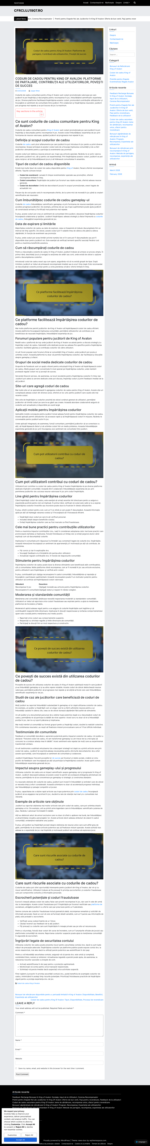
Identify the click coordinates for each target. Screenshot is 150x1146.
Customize (12, 1135)
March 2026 (115, 170)
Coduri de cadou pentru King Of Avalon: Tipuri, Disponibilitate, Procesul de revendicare (67, 1000)
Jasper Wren (35, 91)
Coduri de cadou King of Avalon (28, 983)
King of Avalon (53, 130)
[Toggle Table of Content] (40, 114)
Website (18, 1058)
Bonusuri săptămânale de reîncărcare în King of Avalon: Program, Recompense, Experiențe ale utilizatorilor (121, 139)
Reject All (29, 1135)
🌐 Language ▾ (141, 1142)
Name (18, 1040)
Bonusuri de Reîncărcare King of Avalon (120, 67)
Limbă (125, 3)
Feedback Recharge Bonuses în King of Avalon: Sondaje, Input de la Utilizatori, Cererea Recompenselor (122, 97)
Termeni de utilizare (99, 1144)
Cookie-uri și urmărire (82, 1144)
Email (18, 1049)
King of (70, 168)
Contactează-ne (96, 3)
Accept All (20, 1140)
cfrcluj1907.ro (28, 10)
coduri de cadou (81, 791)
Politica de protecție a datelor (49, 1144)
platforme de (96, 904)
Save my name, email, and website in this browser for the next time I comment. (51, 1068)
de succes (56, 758)
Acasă (85, 3)
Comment (20, 1012)
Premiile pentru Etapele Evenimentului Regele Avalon (122, 80)
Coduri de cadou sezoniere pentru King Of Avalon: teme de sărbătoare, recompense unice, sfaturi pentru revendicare (121, 124)
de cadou (27, 144)
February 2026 (116, 174)
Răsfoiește (109, 3)
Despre (119, 3)
